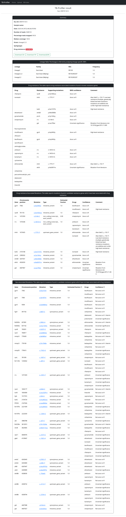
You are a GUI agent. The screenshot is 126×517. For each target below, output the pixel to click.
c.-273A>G (42, 495)
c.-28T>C (42, 361)
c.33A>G (42, 396)
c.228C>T (42, 463)
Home (14, 2)
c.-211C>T (42, 484)
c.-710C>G (42, 350)
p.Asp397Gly (43, 466)
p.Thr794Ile (43, 343)
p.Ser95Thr (42, 298)
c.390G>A (42, 322)
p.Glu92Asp (43, 509)
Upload (19, 2)
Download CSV (20, 55)
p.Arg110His (43, 326)
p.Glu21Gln (42, 291)
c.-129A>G (42, 414)
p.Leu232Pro (43, 393)
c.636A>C (42, 389)
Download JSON (44, 55)
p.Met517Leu (43, 428)
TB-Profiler (5, 2)
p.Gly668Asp (43, 305)
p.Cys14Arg (37, 255)
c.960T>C (42, 312)
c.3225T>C (42, 329)
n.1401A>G (37, 222)
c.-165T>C (42, 357)
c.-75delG (42, 473)
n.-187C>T (42, 375)
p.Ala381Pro (38, 262)
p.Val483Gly (43, 333)
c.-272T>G (42, 435)
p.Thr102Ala (43, 424)
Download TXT (31, 55)
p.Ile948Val (42, 336)
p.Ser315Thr (38, 252)
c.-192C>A (42, 438)
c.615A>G (42, 505)
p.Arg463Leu (43, 400)
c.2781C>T (42, 459)
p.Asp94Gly (37, 206)
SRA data (26, 2)
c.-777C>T (37, 232)
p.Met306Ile (37, 259)
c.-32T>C (42, 421)
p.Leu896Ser (43, 403)
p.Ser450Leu (38, 213)
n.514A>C (37, 216)
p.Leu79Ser (37, 268)
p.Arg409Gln (43, 407)
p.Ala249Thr (43, 470)
